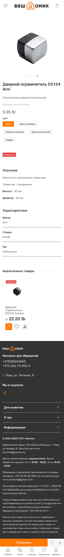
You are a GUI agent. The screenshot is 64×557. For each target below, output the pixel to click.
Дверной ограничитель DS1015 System (14, 310)
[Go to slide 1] (26, 76)
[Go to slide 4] (34, 76)
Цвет (5, 118)
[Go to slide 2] (29, 76)
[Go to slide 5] (37, 76)
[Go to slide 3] (32, 76)
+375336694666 (14, 361)
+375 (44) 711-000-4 (16, 366)
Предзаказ (23, 542)
